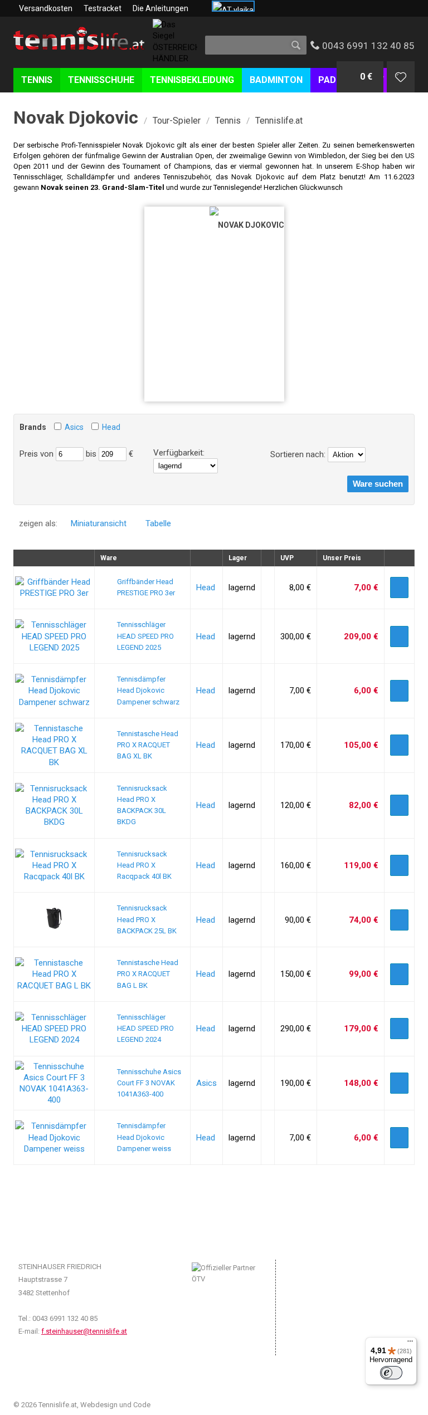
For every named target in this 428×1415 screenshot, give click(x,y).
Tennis (228, 120)
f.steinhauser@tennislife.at (84, 1331)
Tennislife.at (279, 120)
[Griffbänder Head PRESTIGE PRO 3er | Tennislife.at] (54, 593)
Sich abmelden (317, 1347)
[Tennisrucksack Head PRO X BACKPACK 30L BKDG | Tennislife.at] (54, 822)
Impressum (311, 1266)
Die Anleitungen (160, 8)
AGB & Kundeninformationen (339, 1280)
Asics (74, 427)
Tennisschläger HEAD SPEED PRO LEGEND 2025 (145, 636)
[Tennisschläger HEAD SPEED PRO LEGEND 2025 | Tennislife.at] (54, 648)
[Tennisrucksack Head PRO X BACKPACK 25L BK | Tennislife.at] (54, 927)
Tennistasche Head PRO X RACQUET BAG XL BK (147, 745)
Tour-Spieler (177, 120)
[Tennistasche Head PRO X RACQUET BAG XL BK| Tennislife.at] (54, 762)
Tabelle (158, 523)
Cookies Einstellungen (328, 1300)
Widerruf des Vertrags (328, 1328)
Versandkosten (45, 8)
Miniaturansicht (99, 523)
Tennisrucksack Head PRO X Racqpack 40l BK (144, 865)
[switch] (391, 1372)
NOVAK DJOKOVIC (251, 225)
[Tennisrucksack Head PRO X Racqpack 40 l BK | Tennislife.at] (54, 876)
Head (111, 427)
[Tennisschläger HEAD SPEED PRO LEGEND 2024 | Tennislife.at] (54, 1040)
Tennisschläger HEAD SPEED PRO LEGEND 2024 (145, 1028)
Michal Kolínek (175, 1405)
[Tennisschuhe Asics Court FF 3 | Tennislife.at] (54, 1100)
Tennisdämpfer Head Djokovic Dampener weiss (144, 1137)
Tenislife (78, 49)
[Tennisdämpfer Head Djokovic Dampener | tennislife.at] (54, 702)
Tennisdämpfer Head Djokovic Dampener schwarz (148, 690)
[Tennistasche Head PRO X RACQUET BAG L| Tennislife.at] (54, 986)
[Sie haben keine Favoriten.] (401, 76)
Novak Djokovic (75, 117)
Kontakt (305, 1314)
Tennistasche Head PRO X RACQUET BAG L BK (147, 974)
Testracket (102, 8)
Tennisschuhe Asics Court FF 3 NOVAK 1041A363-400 (149, 1083)
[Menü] (410, 1343)
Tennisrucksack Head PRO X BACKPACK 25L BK (147, 919)
